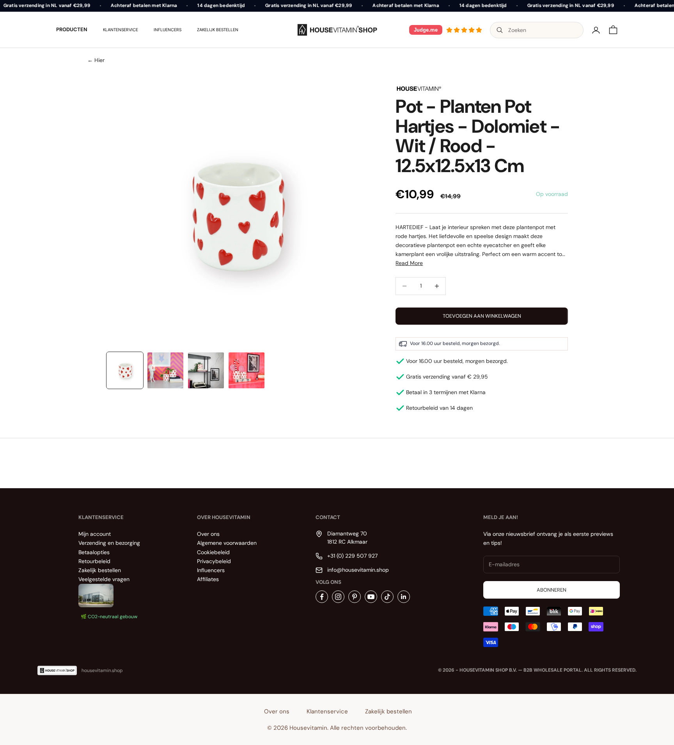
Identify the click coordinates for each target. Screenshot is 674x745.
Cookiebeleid (213, 552)
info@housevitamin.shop (358, 569)
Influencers (167, 29)
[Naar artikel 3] (206, 370)
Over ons (208, 533)
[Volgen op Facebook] (322, 597)
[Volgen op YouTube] (371, 597)
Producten (71, 29)
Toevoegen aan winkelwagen (482, 316)
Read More (409, 263)
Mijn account (94, 533)
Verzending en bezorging (109, 542)
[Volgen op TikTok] (387, 597)
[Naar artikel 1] (125, 370)
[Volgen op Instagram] (338, 597)
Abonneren (551, 590)
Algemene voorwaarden (227, 542)
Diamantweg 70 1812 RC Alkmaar (347, 537)
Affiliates (208, 579)
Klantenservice (120, 29)
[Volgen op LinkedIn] (404, 597)
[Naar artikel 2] (165, 370)
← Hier (96, 60)
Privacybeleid (214, 561)
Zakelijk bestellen (217, 29)
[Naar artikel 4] (246, 370)
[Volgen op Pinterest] (354, 597)
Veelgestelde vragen (103, 579)
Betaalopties (94, 552)
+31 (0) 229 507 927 (352, 555)
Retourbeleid (94, 561)
